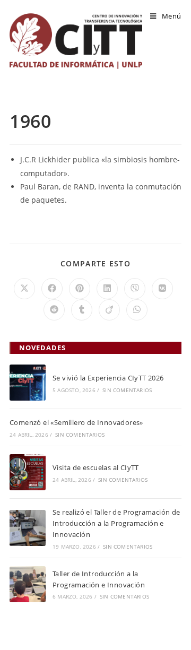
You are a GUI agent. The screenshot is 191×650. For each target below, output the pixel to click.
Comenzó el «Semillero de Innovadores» (76, 422)
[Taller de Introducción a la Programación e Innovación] (28, 584)
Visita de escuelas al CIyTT (96, 467)
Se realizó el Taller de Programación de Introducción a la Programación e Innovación (116, 523)
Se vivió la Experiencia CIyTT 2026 (108, 378)
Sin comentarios (127, 390)
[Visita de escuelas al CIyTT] (28, 472)
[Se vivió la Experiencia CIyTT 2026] (28, 383)
